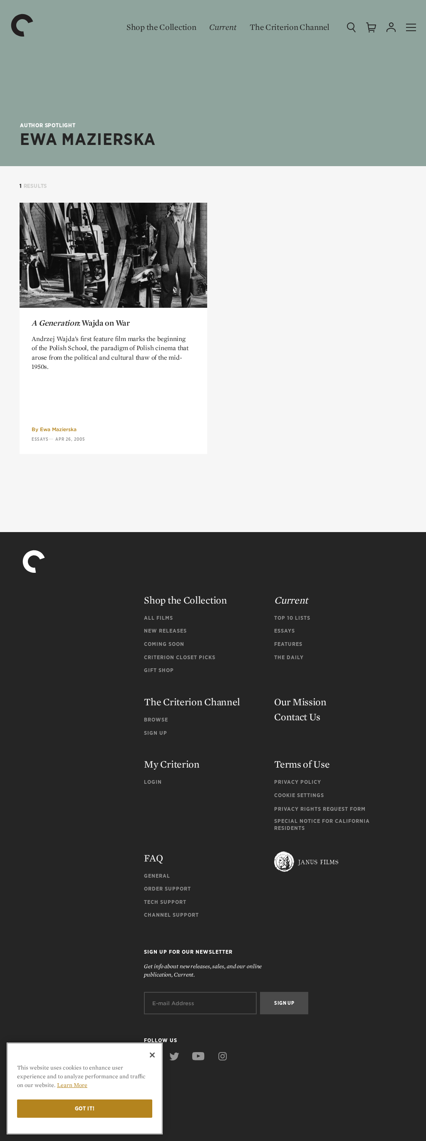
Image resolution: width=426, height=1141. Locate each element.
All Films (158, 618)
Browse (156, 719)
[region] (85, 1088)
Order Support (167, 889)
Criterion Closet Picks (179, 657)
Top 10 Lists (292, 618)
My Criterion (171, 764)
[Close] (152, 1055)
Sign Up (155, 733)
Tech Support (165, 902)
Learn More (72, 1085)
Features (288, 644)
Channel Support (171, 915)
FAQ (153, 857)
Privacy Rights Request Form (320, 809)
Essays (40, 439)
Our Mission (300, 701)
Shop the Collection (161, 27)
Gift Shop (159, 670)
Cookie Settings (299, 795)
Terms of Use (301, 764)
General (157, 876)
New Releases (165, 631)
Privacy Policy (297, 782)
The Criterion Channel (289, 27)
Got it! (85, 1108)
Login (153, 782)
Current (222, 27)
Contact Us (297, 716)
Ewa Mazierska (58, 429)
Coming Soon (164, 644)
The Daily (289, 657)
